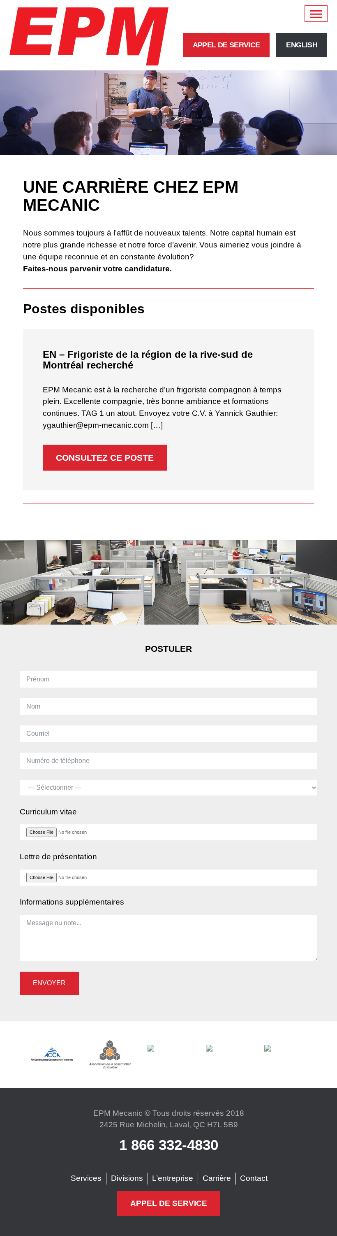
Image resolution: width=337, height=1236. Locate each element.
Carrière (217, 1178)
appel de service (226, 45)
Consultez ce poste (105, 457)
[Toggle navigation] (316, 13)
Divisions (127, 1178)
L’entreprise (172, 1178)
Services (86, 1178)
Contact (254, 1178)
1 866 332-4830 (168, 1145)
